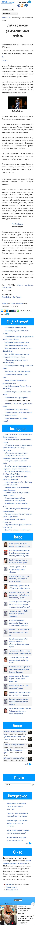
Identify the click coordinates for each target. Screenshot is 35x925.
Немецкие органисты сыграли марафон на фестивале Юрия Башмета (18, 701)
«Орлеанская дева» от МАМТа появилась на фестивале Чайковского (18, 613)
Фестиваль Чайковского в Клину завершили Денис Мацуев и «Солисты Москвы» (19, 579)
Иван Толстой (17, 297)
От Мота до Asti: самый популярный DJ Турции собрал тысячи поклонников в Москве (18, 623)
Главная (4, 17)
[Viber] (15, 311)
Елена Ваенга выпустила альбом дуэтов (17, 345)
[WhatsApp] (18, 311)
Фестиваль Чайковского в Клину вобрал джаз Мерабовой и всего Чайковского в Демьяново (19, 595)
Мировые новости (11, 887)
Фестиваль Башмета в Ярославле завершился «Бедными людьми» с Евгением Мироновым (19, 669)
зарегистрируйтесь (17, 303)
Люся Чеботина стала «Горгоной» (15, 500)
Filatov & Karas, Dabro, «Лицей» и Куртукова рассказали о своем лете (19, 632)
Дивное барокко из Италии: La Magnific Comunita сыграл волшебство (19, 678)
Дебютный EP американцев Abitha (14, 758)
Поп (9, 17)
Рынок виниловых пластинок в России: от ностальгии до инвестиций (16, 806)
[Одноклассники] (5, 311)
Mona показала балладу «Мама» (15, 498)
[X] (10, 311)
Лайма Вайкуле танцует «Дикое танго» (17, 409)
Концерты (5, 60)
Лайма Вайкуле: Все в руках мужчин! (16, 397)
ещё (26, 764)
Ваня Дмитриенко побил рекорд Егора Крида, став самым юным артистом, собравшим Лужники (19, 553)
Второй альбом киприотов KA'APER (14, 744)
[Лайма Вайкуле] (17, 108)
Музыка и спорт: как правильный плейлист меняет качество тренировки (17, 823)
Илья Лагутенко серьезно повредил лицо (17, 371)
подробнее (9, 884)
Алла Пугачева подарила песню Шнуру (17, 342)
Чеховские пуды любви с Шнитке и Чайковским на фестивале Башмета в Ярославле (20, 711)
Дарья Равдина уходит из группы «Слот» (17, 530)
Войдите (5, 303)
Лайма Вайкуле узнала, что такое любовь (17, 400)
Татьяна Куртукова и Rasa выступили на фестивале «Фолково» (17, 569)
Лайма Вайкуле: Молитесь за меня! (15, 327)
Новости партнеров (12, 890)
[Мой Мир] (7, 311)
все (27, 843)
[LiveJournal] (12, 311)
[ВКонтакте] (2, 311)
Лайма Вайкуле (6, 297)
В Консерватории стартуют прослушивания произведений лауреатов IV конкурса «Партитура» (17, 447)
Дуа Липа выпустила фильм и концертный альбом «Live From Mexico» (18, 660)
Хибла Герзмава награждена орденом (16, 453)
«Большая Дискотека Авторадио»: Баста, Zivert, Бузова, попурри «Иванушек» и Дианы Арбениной (20, 604)
